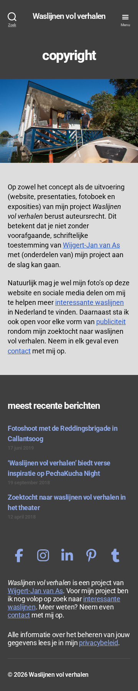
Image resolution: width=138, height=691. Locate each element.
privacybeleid (98, 643)
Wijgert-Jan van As (91, 245)
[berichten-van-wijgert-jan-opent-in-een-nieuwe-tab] (43, 555)
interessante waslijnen (89, 302)
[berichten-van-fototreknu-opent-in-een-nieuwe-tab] (19, 555)
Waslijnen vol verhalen (69, 16)
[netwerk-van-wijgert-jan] (67, 555)
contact (19, 351)
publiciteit (111, 322)
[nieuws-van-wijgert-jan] (115, 555)
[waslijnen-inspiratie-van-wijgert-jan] (91, 555)
